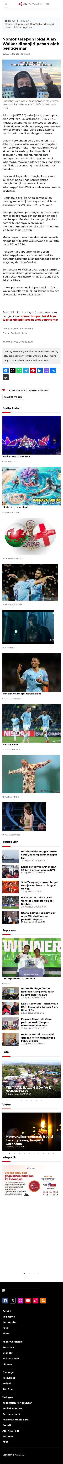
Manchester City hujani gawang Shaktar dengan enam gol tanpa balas (28, 692)
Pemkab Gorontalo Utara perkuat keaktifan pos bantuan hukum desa (36, 1022)
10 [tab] (53, 1153)
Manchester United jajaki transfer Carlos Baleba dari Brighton (37, 901)
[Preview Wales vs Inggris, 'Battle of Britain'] (30, 536)
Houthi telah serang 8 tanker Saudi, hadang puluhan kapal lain (39, 855)
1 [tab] (21, 1100)
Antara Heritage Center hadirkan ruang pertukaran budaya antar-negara (37, 991)
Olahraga (8, 1372)
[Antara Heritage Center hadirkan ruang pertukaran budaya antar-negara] (10, 992)
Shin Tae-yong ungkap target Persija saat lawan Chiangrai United (39, 885)
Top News (9, 930)
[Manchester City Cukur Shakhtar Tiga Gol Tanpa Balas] (31, 723)
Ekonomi (7, 1352)
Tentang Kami (11, 1414)
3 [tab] (31, 1100)
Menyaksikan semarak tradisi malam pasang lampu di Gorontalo (29, 1140)
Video (6, 1104)
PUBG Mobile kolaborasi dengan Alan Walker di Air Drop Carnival (31, 505)
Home (11, 21)
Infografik (9, 1157)
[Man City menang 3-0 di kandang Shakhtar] (30, 582)
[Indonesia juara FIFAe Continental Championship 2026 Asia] (31, 957)
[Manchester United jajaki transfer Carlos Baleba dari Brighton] (10, 902)
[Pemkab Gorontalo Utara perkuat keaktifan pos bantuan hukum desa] (10, 1023)
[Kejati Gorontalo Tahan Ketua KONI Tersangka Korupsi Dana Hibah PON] (10, 1008)
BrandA (6, 1425)
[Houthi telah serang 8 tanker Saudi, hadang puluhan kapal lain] (10, 856)
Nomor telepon (39, 390)
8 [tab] (43, 1153)
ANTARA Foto (10, 1430)
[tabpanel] (31, 1079)
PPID (5, 1442)
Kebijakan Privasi (12, 1408)
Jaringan (7, 1397)
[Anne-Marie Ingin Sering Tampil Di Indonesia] (31, 773)
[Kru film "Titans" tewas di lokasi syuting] (28, 626)
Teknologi (8, 1377)
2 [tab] (26, 1100)
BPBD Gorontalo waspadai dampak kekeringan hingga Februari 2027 (38, 1038)
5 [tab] (41, 1100)
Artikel (6, 1383)
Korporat (7, 1436)
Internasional (10, 1358)
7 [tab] (38, 1153)
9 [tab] (48, 1153)
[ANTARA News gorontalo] (34, 4)
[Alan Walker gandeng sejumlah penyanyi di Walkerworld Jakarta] (31, 435)
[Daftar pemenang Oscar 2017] (24, 816)
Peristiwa (8, 1347)
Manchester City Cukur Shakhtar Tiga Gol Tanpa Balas (29, 743)
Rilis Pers (7, 1389)
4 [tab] (36, 1100)
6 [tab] (34, 1153)
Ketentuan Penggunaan (17, 1402)
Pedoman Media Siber (15, 1419)
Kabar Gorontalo (12, 1341)
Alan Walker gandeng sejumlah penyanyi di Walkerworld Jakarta (30, 455)
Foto (5, 1051)
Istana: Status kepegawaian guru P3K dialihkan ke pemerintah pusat (38, 916)
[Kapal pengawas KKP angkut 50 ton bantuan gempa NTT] (10, 871)
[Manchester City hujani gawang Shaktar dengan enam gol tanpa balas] (31, 672)
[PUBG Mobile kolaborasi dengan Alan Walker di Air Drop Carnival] (31, 486)
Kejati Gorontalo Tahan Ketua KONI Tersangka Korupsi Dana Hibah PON (39, 1007)
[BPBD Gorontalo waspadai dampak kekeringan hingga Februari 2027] (10, 1039)
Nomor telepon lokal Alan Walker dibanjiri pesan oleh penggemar (29, 26)
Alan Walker (17, 390)
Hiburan (24, 21)
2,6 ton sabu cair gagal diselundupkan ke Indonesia (29, 1262)
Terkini (6, 1311)
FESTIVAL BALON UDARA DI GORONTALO (29, 1089)
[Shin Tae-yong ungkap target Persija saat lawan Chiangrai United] (10, 886)
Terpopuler (10, 841)
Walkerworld (13, 397)
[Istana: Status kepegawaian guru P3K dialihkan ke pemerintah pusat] (10, 917)
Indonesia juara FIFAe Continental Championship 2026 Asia (24, 977)
